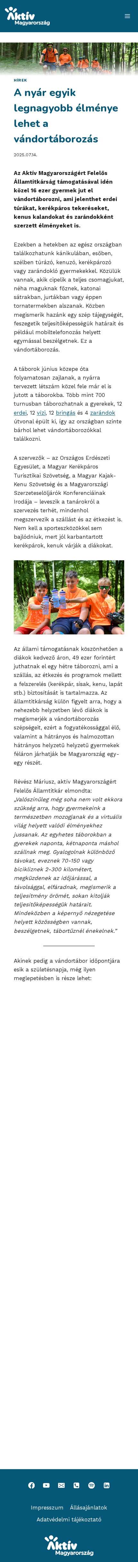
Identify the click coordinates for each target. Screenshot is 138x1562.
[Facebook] (31, 1485)
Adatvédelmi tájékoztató (69, 1519)
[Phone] (76, 1485)
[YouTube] (46, 1485)
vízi (41, 413)
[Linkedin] (106, 1485)
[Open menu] (127, 16)
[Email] (61, 1485)
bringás (65, 413)
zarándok (102, 413)
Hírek (20, 80)
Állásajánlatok (88, 1507)
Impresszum (47, 1507)
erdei (20, 413)
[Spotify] (91, 1485)
